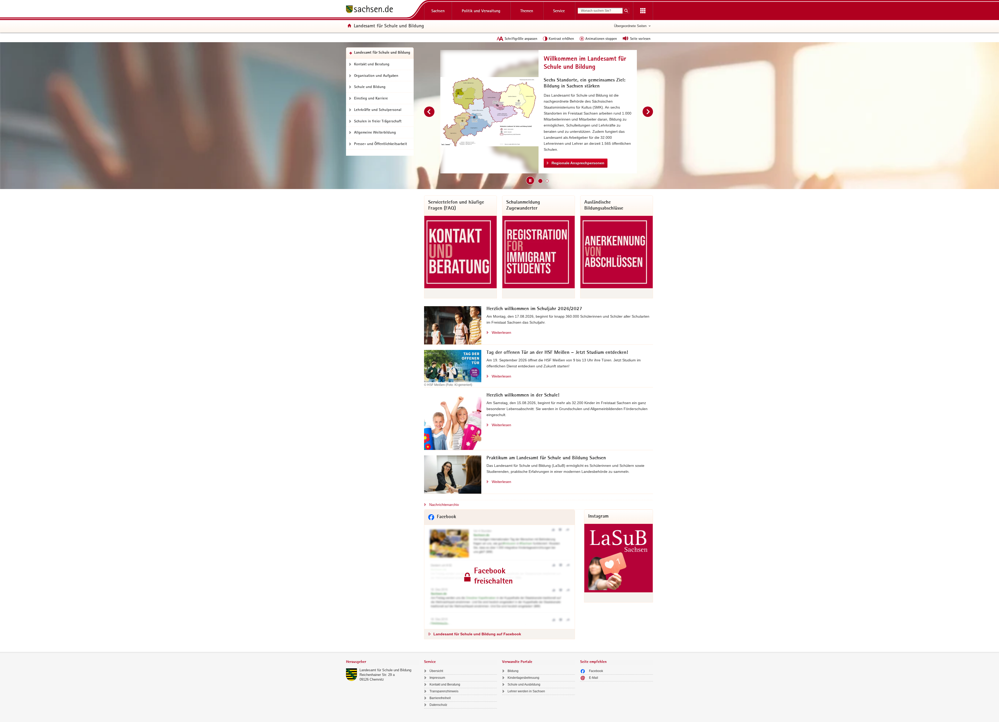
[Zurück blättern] (429, 111)
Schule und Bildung (370, 86)
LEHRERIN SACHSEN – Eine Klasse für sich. (590, 146)
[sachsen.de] (382, 10)
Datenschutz (438, 705)
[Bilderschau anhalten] (530, 180)
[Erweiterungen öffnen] (643, 11)
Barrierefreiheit (440, 698)
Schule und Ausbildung (524, 684)
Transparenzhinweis (444, 691)
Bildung (513, 671)
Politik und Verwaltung (481, 10)
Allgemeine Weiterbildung (375, 132)
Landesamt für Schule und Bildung (385, 670)
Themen (526, 10)
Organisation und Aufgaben (376, 75)
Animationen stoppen (601, 38)
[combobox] (600, 11)
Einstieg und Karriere (371, 98)
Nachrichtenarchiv (444, 505)
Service (559, 10)
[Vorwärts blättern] (648, 111)
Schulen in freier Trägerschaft (377, 121)
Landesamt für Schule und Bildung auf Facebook (477, 634)
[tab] (382, 662)
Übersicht (436, 671)
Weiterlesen (501, 332)
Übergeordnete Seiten (630, 26)
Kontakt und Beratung (371, 64)
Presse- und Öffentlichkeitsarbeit (380, 143)
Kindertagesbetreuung (523, 678)
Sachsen (438, 10)
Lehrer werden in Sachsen (526, 691)
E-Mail (593, 678)
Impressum (437, 678)
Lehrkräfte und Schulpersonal (377, 109)
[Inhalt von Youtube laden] (489, 111)
